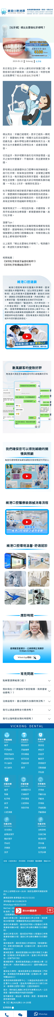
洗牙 (6, 852)
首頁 (5, 861)
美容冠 (41, 745)
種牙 (6, 745)
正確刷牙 (25, 794)
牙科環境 (22, 861)
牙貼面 (41, 772)
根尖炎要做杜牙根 (26, 75)
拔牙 (6, 803)
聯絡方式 (47, 861)
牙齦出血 (42, 794)
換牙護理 (42, 848)
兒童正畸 (42, 834)
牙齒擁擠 (25, 750)
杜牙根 (38, 61)
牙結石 (7, 843)
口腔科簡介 (13, 861)
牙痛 (6, 808)
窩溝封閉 (42, 839)
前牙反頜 (25, 759)
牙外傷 (41, 843)
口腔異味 (25, 803)
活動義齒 (42, 768)
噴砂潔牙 (8, 839)
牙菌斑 (7, 848)
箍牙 (23, 768)
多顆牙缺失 (9, 759)
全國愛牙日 (26, 790)
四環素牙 (42, 763)
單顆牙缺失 (9, 754)
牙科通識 (25, 799)
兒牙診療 (42, 852)
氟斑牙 (41, 759)
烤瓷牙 (41, 750)
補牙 (6, 790)
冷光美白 (8, 830)
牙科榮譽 (30, 861)
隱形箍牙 (25, 745)
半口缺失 (8, 763)
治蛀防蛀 (42, 830)
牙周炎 (41, 790)
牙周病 (41, 803)
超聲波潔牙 (9, 834)
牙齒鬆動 (42, 808)
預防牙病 (25, 808)
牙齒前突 (25, 763)
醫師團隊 (38, 861)
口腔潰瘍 (8, 812)
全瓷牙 (41, 754)
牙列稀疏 (25, 754)
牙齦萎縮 (42, 812)
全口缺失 (8, 768)
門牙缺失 (8, 750)
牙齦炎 (41, 799)
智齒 (6, 794)
